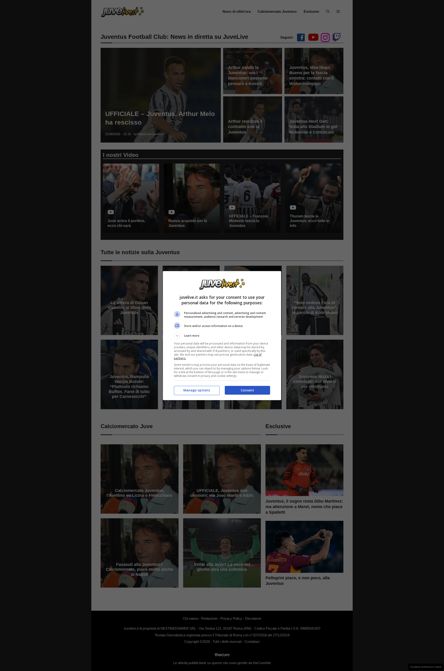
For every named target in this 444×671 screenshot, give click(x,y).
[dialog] (222, 335)
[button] (222, 335)
